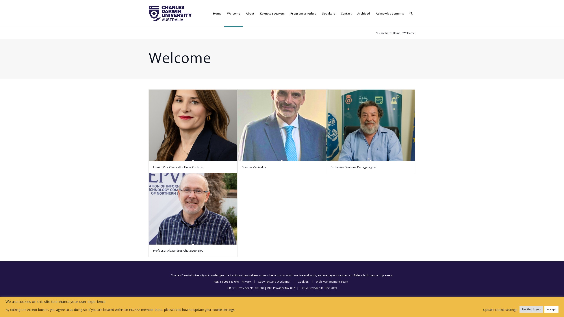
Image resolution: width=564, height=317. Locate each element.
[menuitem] (217, 13)
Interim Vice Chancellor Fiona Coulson (178, 167)
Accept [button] (551, 309)
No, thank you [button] (531, 309)
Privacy (246, 282)
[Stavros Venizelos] (281, 125)
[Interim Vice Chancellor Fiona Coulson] (193, 125)
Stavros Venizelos (254, 167)
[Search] (411, 13)
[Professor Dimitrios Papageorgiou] (370, 125)
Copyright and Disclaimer (274, 282)
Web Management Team (332, 282)
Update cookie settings (500, 309)
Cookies (303, 282)
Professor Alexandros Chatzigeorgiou (178, 250)
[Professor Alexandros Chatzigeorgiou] (193, 209)
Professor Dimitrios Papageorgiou (353, 167)
